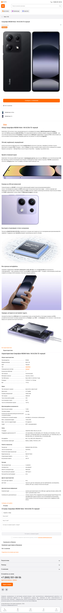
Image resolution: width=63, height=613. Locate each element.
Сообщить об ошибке (7, 503)
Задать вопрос (7, 584)
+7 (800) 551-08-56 (57, 2)
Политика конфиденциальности (9, 605)
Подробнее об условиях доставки (10, 552)
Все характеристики (7, 347)
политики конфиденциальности (45, 537)
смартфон (28, 366)
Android (27, 369)
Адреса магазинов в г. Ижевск (9, 580)
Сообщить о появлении (31, 100)
